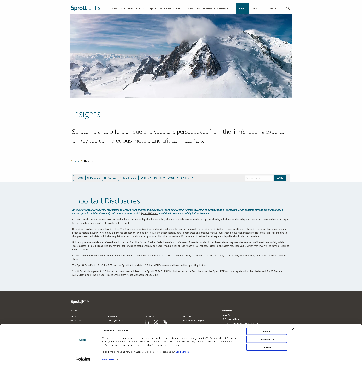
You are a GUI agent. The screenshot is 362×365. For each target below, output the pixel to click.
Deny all (267, 347)
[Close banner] (293, 329)
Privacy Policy (226, 315)
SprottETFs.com (149, 213)
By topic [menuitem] (158, 177)
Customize (265, 339)
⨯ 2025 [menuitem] (79, 178)
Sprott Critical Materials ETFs (127, 8)
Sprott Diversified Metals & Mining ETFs (210, 8)
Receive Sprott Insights (193, 320)
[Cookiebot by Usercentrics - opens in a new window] (82, 359)
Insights (242, 8)
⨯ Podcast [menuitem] (110, 178)
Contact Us (275, 8)
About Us (258, 8)
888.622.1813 (76, 320)
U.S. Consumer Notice (230, 319)
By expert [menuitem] (185, 177)
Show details (108, 359)
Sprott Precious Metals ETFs (166, 8)
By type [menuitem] (171, 177)
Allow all (266, 331)
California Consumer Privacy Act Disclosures (240, 323)
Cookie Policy (182, 351)
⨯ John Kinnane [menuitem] (127, 178)
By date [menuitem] (145, 177)
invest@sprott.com (117, 320)
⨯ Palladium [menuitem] (93, 178)
